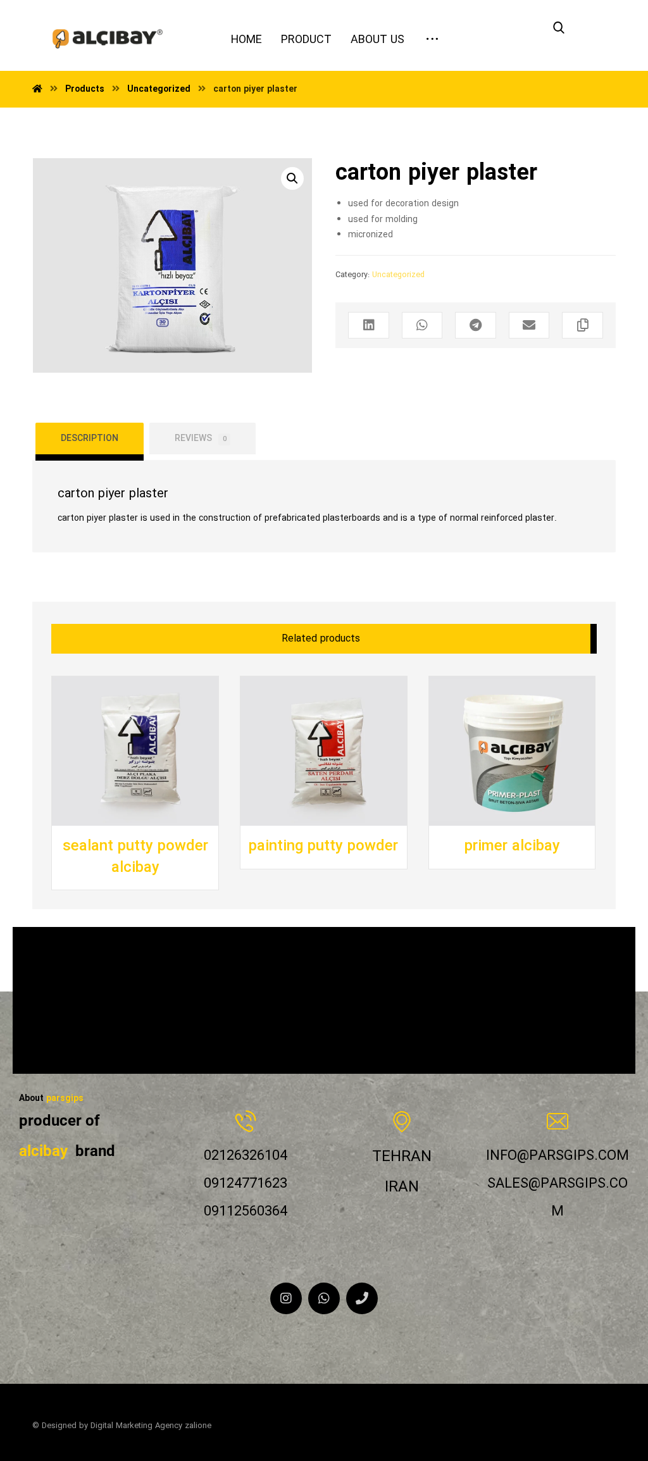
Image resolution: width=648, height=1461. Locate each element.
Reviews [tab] (201, 438)
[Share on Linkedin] (368, 325)
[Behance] (362, 1298)
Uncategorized (398, 275)
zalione (198, 1426)
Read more (109, 825)
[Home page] (37, 89)
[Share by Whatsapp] (422, 325)
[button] (292, 178)
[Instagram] (286, 1298)
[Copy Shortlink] (582, 325)
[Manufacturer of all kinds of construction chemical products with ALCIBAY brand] (107, 32)
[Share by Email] (529, 325)
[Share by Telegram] (475, 325)
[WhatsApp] (324, 1298)
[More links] (432, 35)
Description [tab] (89, 438)
